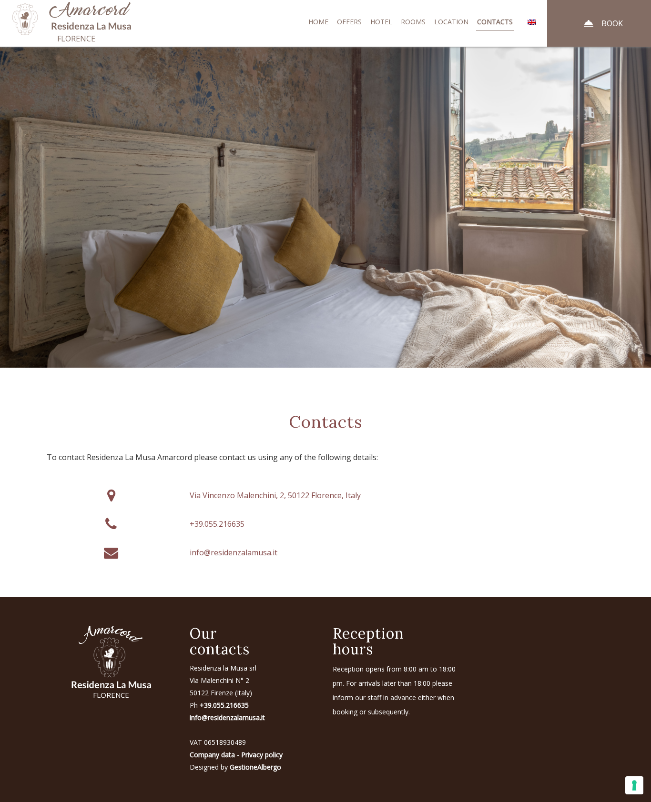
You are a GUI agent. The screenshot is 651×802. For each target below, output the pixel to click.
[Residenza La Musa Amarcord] (95, 17)
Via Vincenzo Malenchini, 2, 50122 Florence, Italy (275, 495)
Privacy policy (262, 754)
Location (451, 21)
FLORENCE (111, 695)
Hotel (381, 21)
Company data (212, 754)
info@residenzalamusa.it (233, 552)
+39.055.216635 (217, 524)
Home (318, 21)
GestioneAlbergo (255, 767)
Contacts (495, 21)
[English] (532, 22)
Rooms (413, 21)
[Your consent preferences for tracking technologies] (634, 785)
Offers (349, 21)
